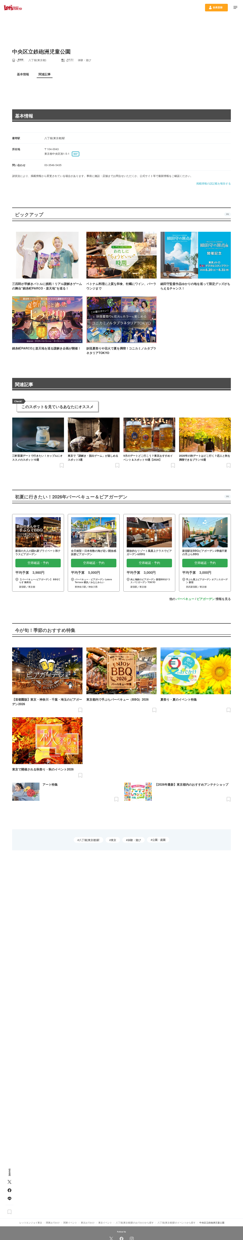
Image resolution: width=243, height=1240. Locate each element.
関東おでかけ (53, 1222)
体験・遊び (134, 840)
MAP (75, 154)
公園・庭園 (159, 840)
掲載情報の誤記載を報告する (213, 183)
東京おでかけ (88, 1222)
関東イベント (70, 1222)
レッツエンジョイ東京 (30, 1222)
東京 (113, 840)
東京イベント (105, 1222)
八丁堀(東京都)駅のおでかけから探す (135, 1222)
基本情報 (24, 115)
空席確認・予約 (38, 562)
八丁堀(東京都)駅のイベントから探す (177, 1222)
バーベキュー (185, 599)
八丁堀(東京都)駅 (89, 840)
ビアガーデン (206, 599)
